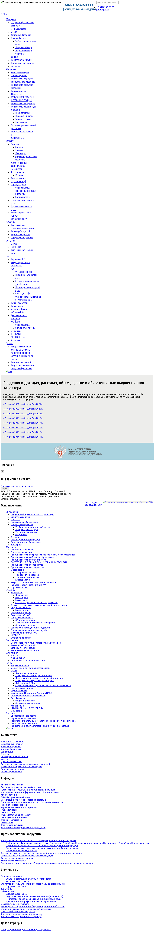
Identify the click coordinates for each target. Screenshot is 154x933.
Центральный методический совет (28, 660)
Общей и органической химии (16, 797)
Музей (13, 268)
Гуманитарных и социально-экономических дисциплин (28, 789)
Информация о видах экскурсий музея (34, 680)
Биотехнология (21, 122)
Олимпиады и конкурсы (20, 72)
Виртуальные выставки (12, 769)
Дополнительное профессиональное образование (31, 901)
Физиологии (7, 822)
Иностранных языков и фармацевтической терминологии (30, 792)
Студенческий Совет (16, 886)
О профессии (15, 109)
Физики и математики (11, 820)
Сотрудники (7, 751)
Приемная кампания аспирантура (23, 106)
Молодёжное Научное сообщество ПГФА (19, 311)
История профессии (22, 112)
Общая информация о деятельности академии (29, 879)
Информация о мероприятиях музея (33, 675)
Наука (8, 256)
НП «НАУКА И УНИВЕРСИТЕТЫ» (18, 335)
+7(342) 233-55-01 (105, 7)
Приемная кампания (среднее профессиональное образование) (23, 80)
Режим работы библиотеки (14, 756)
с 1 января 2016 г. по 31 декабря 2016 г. (23, 427)
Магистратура (20, 153)
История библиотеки (11, 749)
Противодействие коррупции (21, 59)
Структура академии (18, 28)
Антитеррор (15, 66)
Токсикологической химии (14, 805)
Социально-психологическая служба (29, 630)
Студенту (9, 140)
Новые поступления (11, 746)
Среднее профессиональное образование (36, 602)
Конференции (16, 330)
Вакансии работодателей (20, 231)
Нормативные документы (20, 349)
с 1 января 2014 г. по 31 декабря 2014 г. (23, 437)
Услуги (4, 759)
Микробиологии (9, 794)
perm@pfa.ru (102, 9)
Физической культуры (12, 825)
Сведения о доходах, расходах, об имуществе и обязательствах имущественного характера (47, 863)
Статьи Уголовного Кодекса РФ (21, 850)
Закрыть (5, 489)
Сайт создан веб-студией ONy (93, 503)
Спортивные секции (22, 196)
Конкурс (14, 243)
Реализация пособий (11, 771)
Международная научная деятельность (20, 264)
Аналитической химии (12, 784)
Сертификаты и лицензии (25, 327)
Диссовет (9, 343)
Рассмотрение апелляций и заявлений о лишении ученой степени (22, 355)
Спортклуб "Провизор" (19, 184)
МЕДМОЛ (14, 215)
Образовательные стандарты (15, 904)
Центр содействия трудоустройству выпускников (22, 226)
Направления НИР (18, 259)
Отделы (5, 754)
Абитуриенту (11, 69)
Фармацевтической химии (14, 817)
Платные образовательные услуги (18, 911)
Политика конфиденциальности (17, 486)
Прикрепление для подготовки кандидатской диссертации (22, 367)
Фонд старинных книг (23, 271)
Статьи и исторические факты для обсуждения (27, 282)
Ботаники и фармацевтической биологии (21, 787)
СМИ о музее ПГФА (22, 293)
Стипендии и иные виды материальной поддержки (26, 909)
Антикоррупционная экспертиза (17, 858)
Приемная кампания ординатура (23, 103)
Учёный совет (16, 246)
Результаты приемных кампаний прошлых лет (34, 582)
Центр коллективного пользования (19, 317)
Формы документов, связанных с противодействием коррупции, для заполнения (41, 853)
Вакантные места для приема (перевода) (21, 916)
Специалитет (20, 147)
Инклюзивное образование (21, 34)
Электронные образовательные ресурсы (21, 766)
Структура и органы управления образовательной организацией (33, 884)
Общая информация (22, 187)
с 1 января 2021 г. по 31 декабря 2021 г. (23, 404)
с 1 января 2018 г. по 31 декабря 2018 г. (23, 418)
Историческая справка (17, 881)
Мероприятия (20, 175)
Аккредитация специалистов (22, 237)
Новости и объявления (12, 741)
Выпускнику (10, 221)
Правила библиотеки (11, 761)
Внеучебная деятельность (21, 212)
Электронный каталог (11, 744)
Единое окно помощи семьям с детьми (30, 627)
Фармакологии (8, 812)
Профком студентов (18, 178)
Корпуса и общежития (19, 38)
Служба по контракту (19, 218)
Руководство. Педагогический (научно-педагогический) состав (32, 906)
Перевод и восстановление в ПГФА (28, 585)
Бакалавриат (20, 150)
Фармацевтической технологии (16, 815)
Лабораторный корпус (23, 47)
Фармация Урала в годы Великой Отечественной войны (28, 298)
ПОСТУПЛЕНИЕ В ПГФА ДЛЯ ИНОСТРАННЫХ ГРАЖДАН (22, 99)
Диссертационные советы (21, 346)
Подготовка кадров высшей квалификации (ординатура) (34, 899)
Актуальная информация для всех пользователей (25, 764)
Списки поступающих (19, 75)
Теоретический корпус (23, 50)
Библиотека (15, 340)
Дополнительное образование (22, 62)
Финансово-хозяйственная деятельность (21, 914)
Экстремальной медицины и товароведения (23, 827)
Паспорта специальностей (21, 362)
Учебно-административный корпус (33, 527)
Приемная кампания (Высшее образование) (33, 557)
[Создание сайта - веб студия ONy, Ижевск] (128, 502)
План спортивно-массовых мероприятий (35, 622)
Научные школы (17, 306)
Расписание (15, 143)
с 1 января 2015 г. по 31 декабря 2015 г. (23, 432)
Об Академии (11, 19)
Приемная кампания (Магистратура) (18, 92)
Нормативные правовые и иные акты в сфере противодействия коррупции (38, 840)
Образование (7, 891)
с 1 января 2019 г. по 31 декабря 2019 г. (23, 413)
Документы (7, 889)
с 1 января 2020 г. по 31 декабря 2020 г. (23, 408)
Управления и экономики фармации (19, 807)
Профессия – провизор (24, 115)
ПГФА (4, 14)
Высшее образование (16, 894)
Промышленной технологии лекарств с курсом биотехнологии (32, 802)
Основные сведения (11, 876)
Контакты (14, 31)
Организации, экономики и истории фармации (23, 800)
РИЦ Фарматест (17, 321)
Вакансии (14, 56)
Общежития (19, 53)
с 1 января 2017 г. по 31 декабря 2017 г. (23, 422)
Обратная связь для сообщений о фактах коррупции (27, 855)
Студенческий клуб (18, 181)
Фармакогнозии (9, 810)
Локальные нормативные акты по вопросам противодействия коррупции (42, 848)
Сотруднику (10, 240)
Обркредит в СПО (17, 137)
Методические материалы (14, 860)
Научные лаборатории (19, 302)
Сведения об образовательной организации (32, 514)
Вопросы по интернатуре (20, 234)
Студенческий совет (18, 172)
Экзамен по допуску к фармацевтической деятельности (19, 165)
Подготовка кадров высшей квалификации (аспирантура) (34, 896)
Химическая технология (24, 119)
